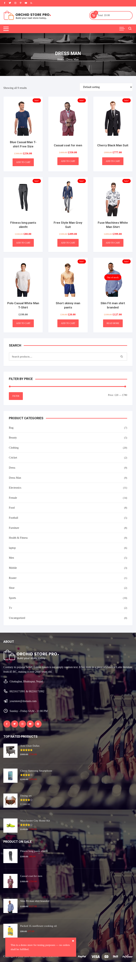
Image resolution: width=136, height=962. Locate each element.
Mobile (13, 567)
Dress (12, 467)
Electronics (15, 487)
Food (12, 507)
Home (60, 59)
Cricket (13, 457)
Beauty (13, 437)
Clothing (14, 447)
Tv (10, 607)
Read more (113, 323)
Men (11, 557)
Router (12, 577)
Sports (12, 597)
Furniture (14, 527)
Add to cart (23, 162)
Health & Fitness (18, 537)
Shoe (12, 587)
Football (13, 517)
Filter (15, 396)
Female (13, 497)
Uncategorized (17, 617)
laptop (12, 547)
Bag (11, 427)
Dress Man (15, 477)
